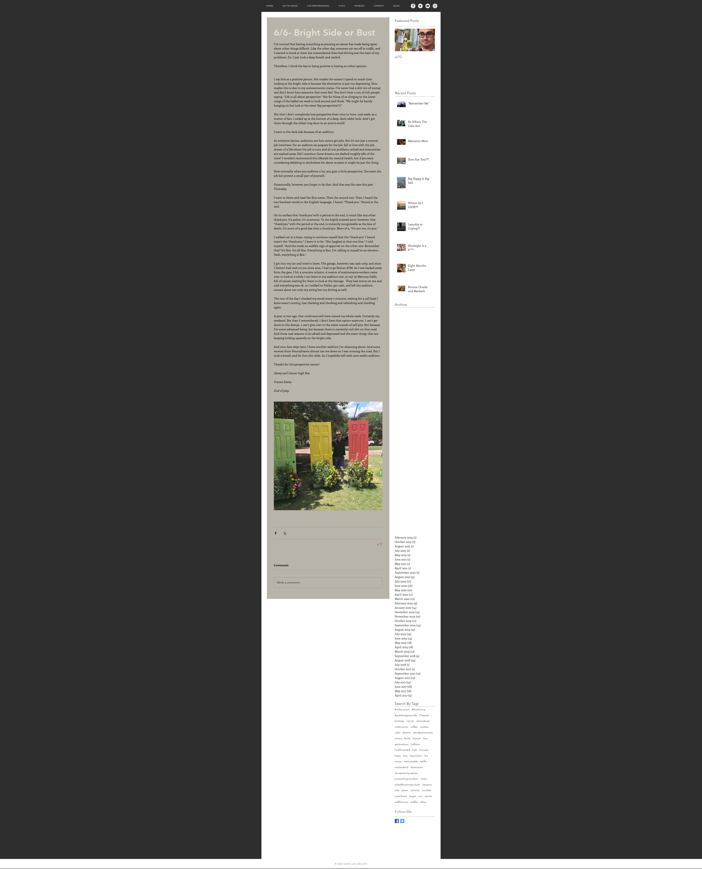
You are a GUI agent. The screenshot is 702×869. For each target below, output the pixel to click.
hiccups (424, 749)
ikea (405, 755)
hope (398, 755)
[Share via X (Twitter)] (284, 533)
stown (404, 790)
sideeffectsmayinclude (407, 784)
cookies (424, 726)
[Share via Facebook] (275, 533)
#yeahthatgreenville (406, 715)
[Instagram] (435, 6)
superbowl (401, 796)
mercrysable (411, 761)
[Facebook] (413, 6)
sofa (397, 790)
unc (420, 796)
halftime (415, 744)
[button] (290, 5)
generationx (402, 744)
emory (398, 738)
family (407, 738)
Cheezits (424, 715)
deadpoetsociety (423, 732)
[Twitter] (420, 6)
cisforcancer (401, 726)
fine (425, 738)
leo (426, 755)
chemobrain (423, 721)
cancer (410, 721)
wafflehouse (401, 802)
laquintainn (416, 755)
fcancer (417, 738)
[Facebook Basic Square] (397, 821)
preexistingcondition (406, 778)
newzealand (401, 767)
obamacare (416, 767)
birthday (399, 721)
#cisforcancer (402, 709)
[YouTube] (427, 6)
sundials (426, 790)
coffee (414, 726)
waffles (414, 802)
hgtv (414, 749)
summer (415, 790)
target (412, 796)
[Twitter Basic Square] (402, 821)
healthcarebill (402, 749)
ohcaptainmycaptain (406, 773)
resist (424, 778)
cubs (397, 732)
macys (398, 761)
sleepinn (427, 784)
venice (428, 796)
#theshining (418, 709)
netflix (423, 761)
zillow (423, 802)
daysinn (406, 732)
